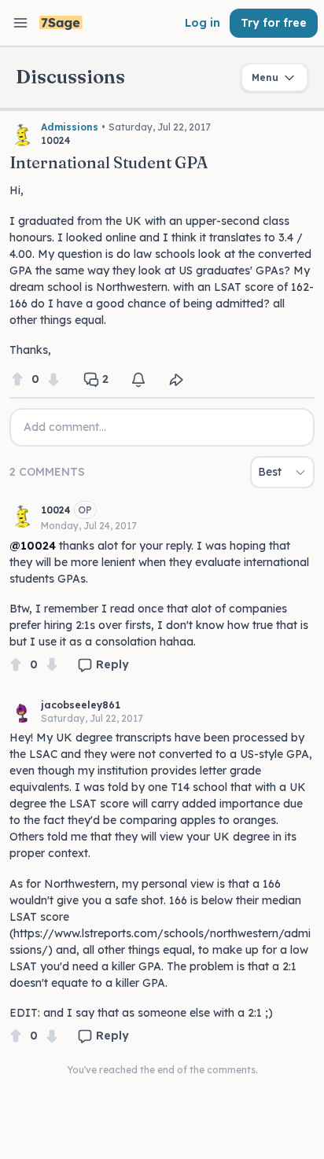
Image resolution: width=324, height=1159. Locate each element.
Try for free (274, 23)
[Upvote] (17, 379)
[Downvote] (53, 379)
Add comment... (65, 427)
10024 (56, 510)
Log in (202, 23)
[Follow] (138, 380)
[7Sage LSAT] (61, 23)
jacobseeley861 (80, 705)
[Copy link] (176, 380)
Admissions (69, 127)
